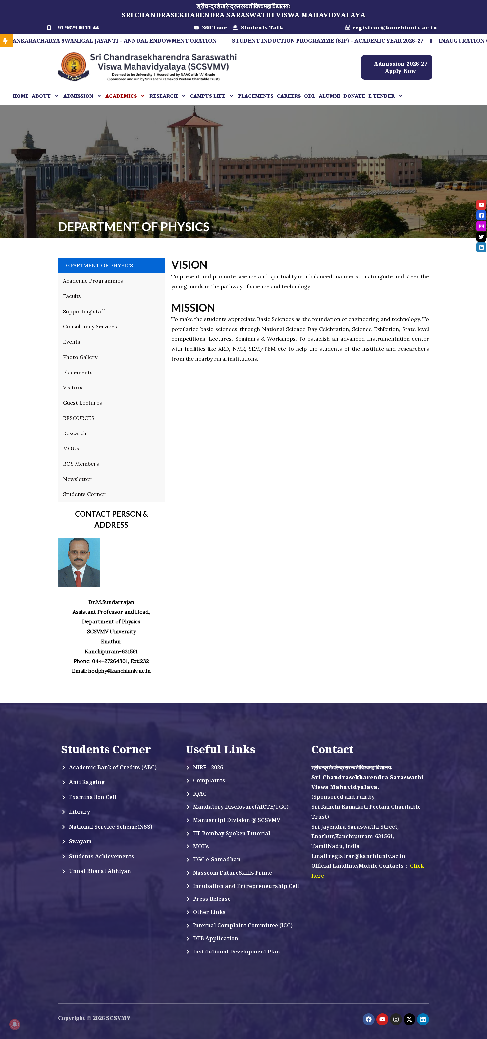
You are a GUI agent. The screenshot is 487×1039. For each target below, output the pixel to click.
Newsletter (77, 479)
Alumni (329, 96)
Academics (121, 96)
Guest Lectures (82, 402)
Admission (78, 96)
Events (71, 341)
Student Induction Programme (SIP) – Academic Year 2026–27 (283, 40)
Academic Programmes (93, 280)
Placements (255, 96)
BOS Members (81, 463)
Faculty (72, 296)
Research (74, 433)
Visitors (72, 387)
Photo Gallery (80, 357)
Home (20, 96)
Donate (354, 96)
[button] (46, 96)
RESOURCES (78, 418)
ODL (309, 96)
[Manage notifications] (14, 1024)
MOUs (71, 448)
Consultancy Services (90, 326)
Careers (289, 96)
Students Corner (84, 494)
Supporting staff (84, 311)
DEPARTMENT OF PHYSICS (98, 265)
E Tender (381, 96)
